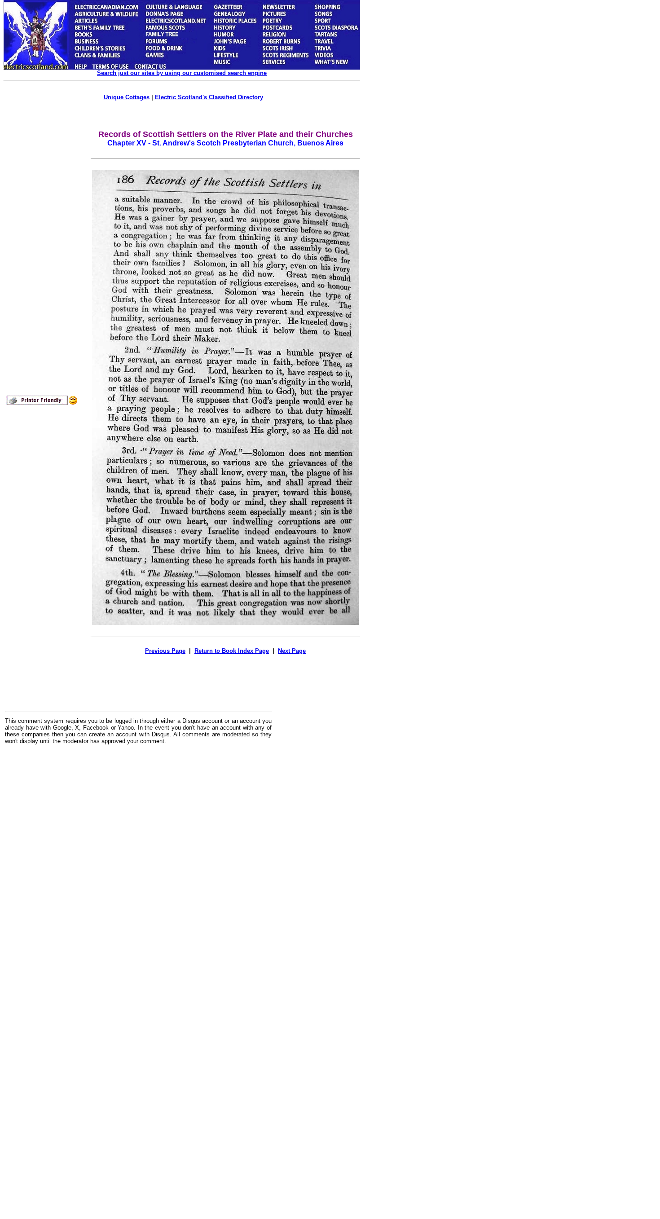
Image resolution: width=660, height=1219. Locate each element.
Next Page (292, 650)
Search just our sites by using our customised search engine (182, 73)
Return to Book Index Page (231, 650)
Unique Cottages (127, 97)
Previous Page (165, 650)
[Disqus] (138, 862)
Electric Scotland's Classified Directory (209, 97)
